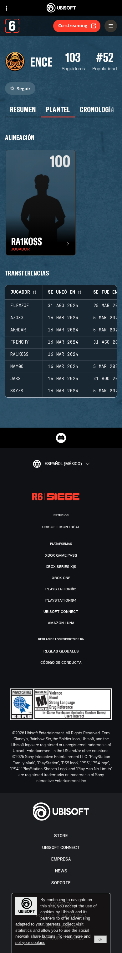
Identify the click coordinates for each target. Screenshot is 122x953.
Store (61, 835)
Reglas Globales (61, 651)
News (61, 871)
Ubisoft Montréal (61, 527)
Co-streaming (72, 25)
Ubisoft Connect (61, 847)
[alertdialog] (61, 923)
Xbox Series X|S (61, 566)
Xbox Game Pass (61, 555)
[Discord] (61, 438)
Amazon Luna (61, 623)
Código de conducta (61, 662)
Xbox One (61, 578)
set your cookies (30, 943)
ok (100, 939)
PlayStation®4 (61, 600)
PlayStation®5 (61, 589)
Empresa (61, 859)
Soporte (61, 883)
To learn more (71, 936)
